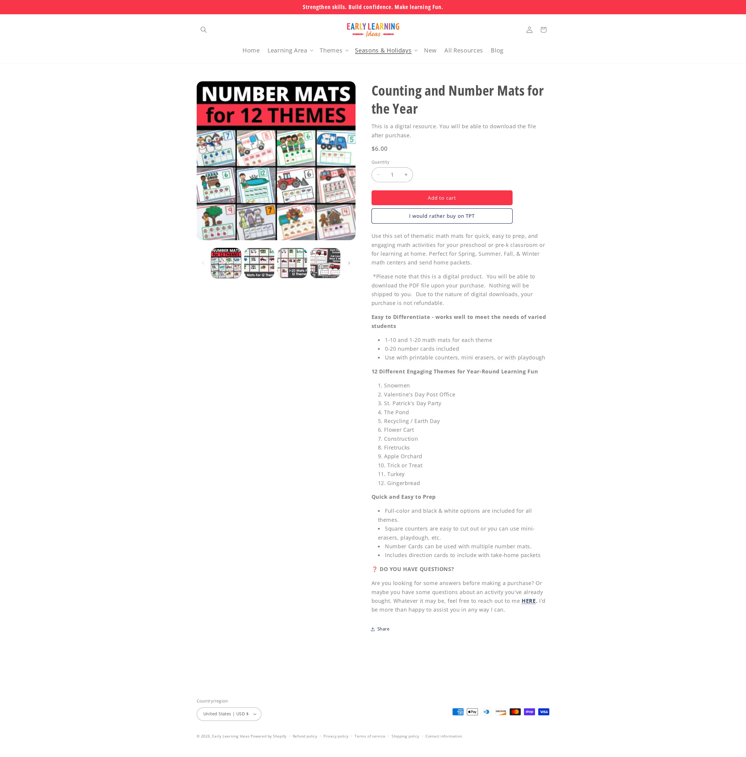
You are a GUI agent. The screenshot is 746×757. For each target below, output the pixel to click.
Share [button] (383, 629)
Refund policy (305, 736)
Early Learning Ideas (230, 736)
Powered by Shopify (268, 736)
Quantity (381, 162)
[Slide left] (203, 263)
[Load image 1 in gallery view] (226, 263)
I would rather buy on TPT (442, 215)
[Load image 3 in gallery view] (292, 263)
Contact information (443, 736)
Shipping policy (405, 736)
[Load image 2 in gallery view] (259, 263)
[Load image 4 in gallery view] (325, 263)
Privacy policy (336, 736)
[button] (204, 30)
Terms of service (370, 736)
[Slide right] (349, 263)
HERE (529, 600)
